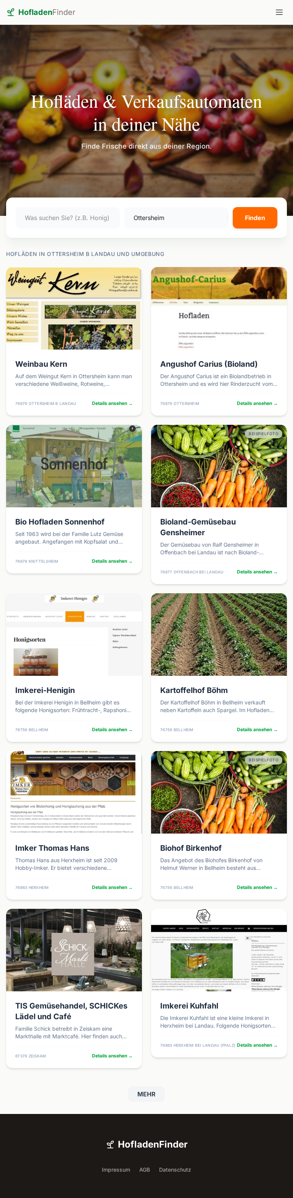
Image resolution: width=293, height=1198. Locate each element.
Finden (255, 218)
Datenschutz (175, 1169)
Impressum (116, 1169)
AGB (144, 1169)
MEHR (146, 1094)
